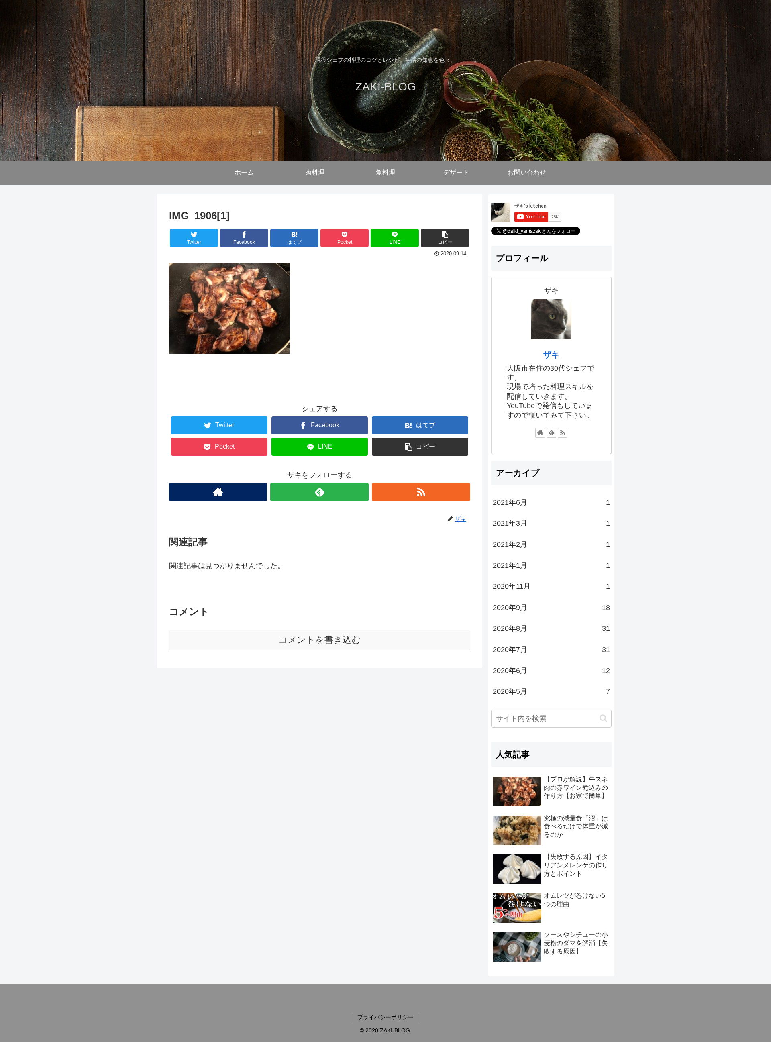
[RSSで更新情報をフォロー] (421, 492)
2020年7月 (551, 650)
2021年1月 (551, 565)
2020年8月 (551, 628)
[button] (603, 718)
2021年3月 (551, 523)
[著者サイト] (218, 492)
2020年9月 (551, 608)
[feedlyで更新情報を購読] (319, 492)
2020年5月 (551, 691)
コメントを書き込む (319, 640)
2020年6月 (551, 671)
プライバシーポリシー (385, 1017)
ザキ (551, 354)
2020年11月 (551, 586)
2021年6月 (551, 502)
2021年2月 (551, 544)
